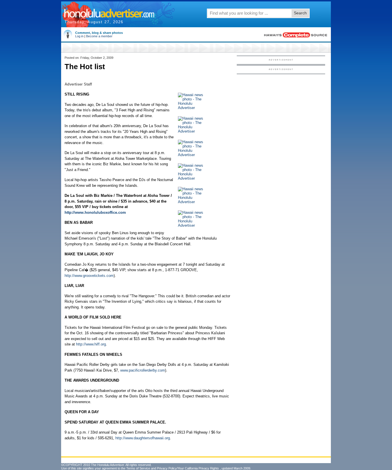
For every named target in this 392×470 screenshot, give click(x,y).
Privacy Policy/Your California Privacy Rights (188, 468)
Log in (79, 36)
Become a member (99, 36)
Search (300, 13)
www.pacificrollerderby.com (142, 370)
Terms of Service (138, 468)
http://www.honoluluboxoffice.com (95, 212)
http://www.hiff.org (91, 344)
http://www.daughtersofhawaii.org (142, 438)
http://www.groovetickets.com (89, 275)
